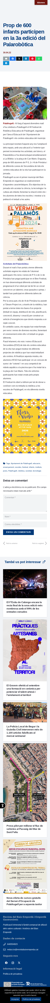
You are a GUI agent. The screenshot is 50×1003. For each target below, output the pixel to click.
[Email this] (6, 59)
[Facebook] (6, 963)
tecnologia (37, 471)
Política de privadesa (12, 974)
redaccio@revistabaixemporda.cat (22, 949)
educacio (36, 463)
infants (31, 467)
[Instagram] (12, 963)
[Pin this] (32, 59)
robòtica (21, 471)
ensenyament (8, 467)
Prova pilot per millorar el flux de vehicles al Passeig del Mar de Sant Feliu (25, 828)
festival (25, 467)
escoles (18, 467)
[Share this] (13, 59)
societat (29, 471)
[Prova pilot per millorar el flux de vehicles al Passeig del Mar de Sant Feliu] (25, 745)
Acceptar (15, 999)
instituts (38, 467)
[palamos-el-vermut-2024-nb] (25, 260)
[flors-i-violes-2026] (25, 453)
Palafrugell (12, 471)
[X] (19, 963)
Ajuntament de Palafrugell (21, 463)
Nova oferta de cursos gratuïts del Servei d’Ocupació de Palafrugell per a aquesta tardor (24, 901)
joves (5, 471)
